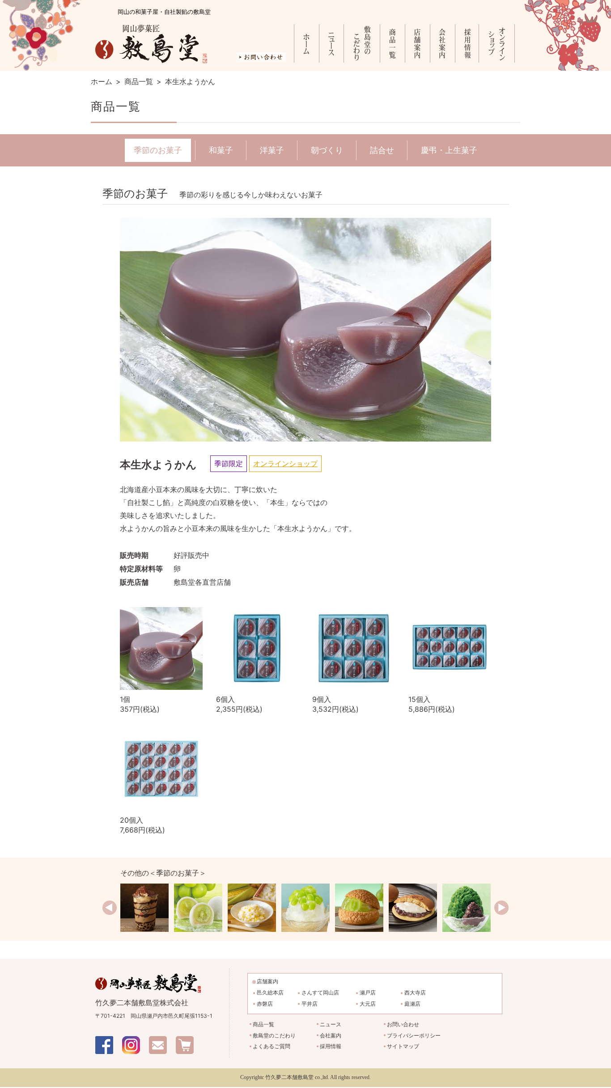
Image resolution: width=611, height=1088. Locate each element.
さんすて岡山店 (320, 992)
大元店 (368, 1003)
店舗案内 (417, 43)
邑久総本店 (270, 992)
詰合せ (382, 150)
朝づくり (327, 150)
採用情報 (467, 43)
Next (501, 908)
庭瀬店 (412, 1003)
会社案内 (442, 43)
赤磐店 (265, 1003)
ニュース (331, 43)
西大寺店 (415, 992)
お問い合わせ (403, 1024)
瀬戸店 (368, 992)
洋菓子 (272, 150)
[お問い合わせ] (261, 58)
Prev (109, 908)
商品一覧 (392, 43)
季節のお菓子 (158, 150)
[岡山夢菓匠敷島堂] (148, 977)
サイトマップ (403, 1046)
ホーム (306, 43)
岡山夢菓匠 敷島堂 (151, 44)
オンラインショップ (497, 43)
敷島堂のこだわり (362, 43)
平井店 (309, 1003)
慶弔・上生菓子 (449, 150)
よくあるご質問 (271, 1046)
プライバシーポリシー (414, 1035)
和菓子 (221, 150)
